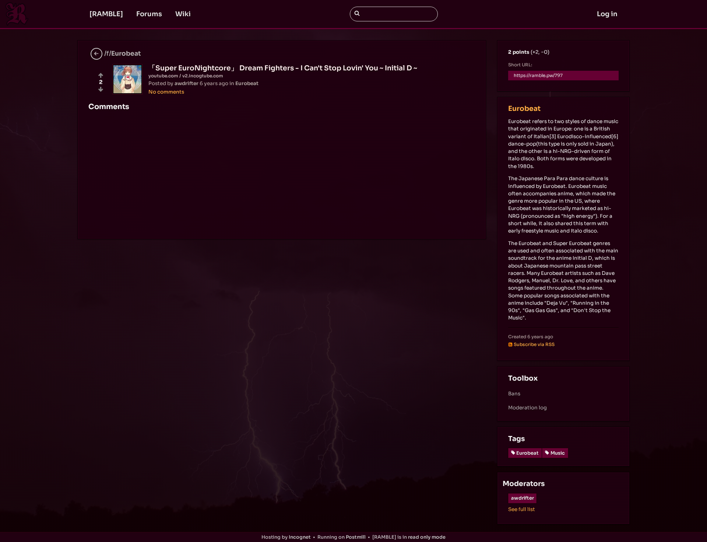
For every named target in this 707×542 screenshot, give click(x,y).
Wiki (183, 14)
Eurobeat (524, 108)
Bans (514, 394)
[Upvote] (100, 75)
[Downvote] (100, 89)
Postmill (356, 537)
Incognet (300, 537)
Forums (149, 14)
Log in (607, 14)
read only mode (427, 537)
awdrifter (522, 498)
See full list (521, 509)
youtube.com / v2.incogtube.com (185, 75)
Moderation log (527, 408)
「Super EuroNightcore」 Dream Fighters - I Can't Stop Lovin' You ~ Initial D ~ (282, 68)
